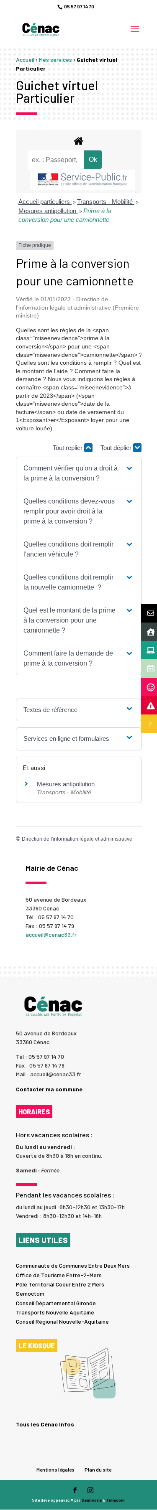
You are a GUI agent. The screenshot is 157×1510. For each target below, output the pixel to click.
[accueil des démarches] (78, 140)
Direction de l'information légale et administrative (77, 839)
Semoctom (30, 1293)
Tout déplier (116, 447)
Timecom (115, 1499)
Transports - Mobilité (105, 201)
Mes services (55, 59)
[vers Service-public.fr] (83, 180)
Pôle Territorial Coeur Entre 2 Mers (60, 1284)
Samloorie (91, 1499)
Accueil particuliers (45, 201)
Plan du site (98, 1469)
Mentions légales (55, 1469)
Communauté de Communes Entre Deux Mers (73, 1265)
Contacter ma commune (49, 1089)
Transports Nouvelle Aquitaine (55, 1312)
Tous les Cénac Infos (45, 1424)
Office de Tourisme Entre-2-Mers (59, 1275)
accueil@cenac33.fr (51, 934)
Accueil (25, 59)
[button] (78, 473)
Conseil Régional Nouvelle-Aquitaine (62, 1321)
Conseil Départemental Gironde (56, 1303)
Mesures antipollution (48, 210)
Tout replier (68, 447)
